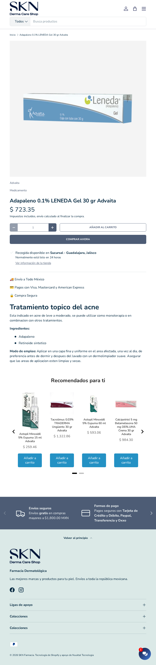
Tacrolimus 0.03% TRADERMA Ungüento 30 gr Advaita (62, 425)
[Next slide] (142, 432)
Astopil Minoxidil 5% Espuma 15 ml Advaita (30, 437)
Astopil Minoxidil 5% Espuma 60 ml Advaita (94, 423)
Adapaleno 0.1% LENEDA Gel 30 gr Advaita (44, 35)
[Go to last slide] (14, 432)
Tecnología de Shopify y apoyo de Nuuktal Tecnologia (64, 655)
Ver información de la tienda (33, 263)
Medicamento (18, 190)
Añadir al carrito (103, 227)
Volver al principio (76, 538)
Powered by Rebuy (78, 478)
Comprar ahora (78, 239)
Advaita (14, 183)
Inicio (13, 35)
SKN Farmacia (26, 655)
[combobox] (78, 21)
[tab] (74, 473)
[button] (134, 8)
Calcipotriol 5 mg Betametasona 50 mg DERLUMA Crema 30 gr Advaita (126, 427)
